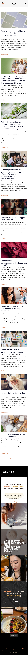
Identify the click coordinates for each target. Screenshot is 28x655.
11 (11, 458)
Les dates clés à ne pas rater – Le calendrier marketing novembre (13, 308)
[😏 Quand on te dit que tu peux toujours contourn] (14, 568)
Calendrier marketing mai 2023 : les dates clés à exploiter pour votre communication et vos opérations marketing (13, 125)
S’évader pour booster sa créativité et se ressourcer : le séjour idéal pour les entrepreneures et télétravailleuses (12, 174)
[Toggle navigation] (22, 3)
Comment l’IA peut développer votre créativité (13, 219)
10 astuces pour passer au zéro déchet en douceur (13, 435)
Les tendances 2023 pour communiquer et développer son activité (14, 263)
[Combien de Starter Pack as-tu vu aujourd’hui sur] (14, 490)
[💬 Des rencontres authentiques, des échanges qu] (14, 594)
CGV (2, 651)
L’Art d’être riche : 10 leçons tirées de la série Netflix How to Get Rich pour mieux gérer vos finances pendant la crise (13, 79)
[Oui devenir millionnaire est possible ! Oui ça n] (14, 620)
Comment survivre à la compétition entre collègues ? (12, 351)
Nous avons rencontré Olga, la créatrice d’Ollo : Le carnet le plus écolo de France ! (13, 33)
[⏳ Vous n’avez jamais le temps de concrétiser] (14, 542)
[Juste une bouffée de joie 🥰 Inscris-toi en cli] (14, 516)
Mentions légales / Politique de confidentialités (12, 649)
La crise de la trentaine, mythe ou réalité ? (13, 394)
